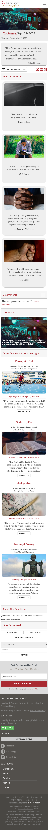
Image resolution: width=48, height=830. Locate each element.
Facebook (10, 746)
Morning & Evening (24, 544)
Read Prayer (24, 411)
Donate (7, 728)
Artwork (6, 782)
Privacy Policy (34, 689)
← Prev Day (12, 632)
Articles (6, 778)
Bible (5, 773)
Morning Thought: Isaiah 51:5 (24, 579)
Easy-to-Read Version (25, 809)
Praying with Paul (24, 361)
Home (6, 787)
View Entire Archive (24, 637)
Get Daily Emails (24, 739)
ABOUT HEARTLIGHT (14, 698)
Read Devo (24, 475)
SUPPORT (6, 715)
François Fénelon (24, 229)
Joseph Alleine (24, 121)
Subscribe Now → (24, 684)
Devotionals (8, 768)
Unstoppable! (24, 483)
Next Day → (35, 632)
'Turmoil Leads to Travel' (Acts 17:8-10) (24, 518)
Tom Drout (24, 279)
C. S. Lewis (24, 174)
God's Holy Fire (24, 422)
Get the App (11, 751)
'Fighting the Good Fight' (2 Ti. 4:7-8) (24, 396)
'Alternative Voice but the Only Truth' (24, 457)
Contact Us (11, 757)
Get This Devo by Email (15, 69)
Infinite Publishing (38, 710)
